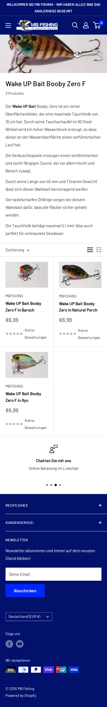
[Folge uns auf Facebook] (9, 644)
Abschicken (25, 590)
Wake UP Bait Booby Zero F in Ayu (23, 396)
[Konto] (86, 25)
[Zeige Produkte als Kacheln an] (90, 249)
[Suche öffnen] (75, 25)
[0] (97, 25)
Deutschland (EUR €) (24, 616)
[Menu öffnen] (8, 25)
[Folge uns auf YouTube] (20, 644)
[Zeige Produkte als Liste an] (99, 249)
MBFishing (14, 296)
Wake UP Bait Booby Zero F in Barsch (23, 306)
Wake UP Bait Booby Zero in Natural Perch (78, 306)
